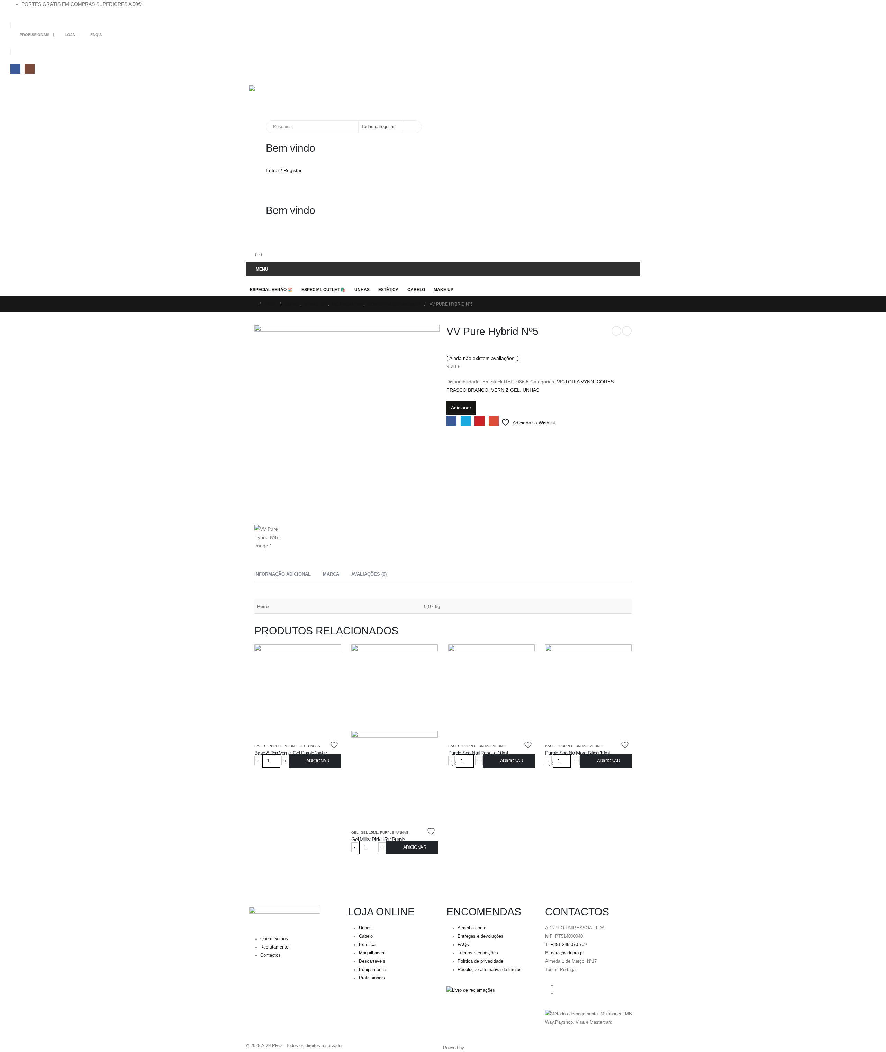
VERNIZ (499, 746)
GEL (355, 832)
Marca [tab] (331, 574)
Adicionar (461, 407)
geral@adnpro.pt (567, 953)
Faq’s (96, 35)
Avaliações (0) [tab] (369, 574)
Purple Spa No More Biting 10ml (577, 753)
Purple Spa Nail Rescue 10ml (478, 753)
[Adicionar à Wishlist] (335, 745)
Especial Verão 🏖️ (271, 289)
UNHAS (531, 390)
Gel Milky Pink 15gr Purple (378, 839)
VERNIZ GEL (505, 390)
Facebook (451, 421)
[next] (627, 331)
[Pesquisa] (412, 127)
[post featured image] (297, 687)
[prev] (616, 331)
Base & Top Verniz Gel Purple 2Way (290, 753)
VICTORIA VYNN (575, 381)
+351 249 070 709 (569, 944)
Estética (388, 289)
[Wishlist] (252, 239)
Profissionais (34, 35)
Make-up (443, 289)
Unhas (362, 289)
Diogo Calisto (480, 1047)
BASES (260, 746)
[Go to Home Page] (253, 304)
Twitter (466, 421)
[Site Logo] (296, 99)
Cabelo (416, 289)
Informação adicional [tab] (282, 574)
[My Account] (252, 192)
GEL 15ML (369, 832)
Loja (70, 35)
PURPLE (276, 746)
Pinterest (479, 421)
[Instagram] (30, 69)
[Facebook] (15, 69)
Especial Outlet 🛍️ (323, 289)
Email (494, 421)
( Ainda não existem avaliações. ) (482, 358)
